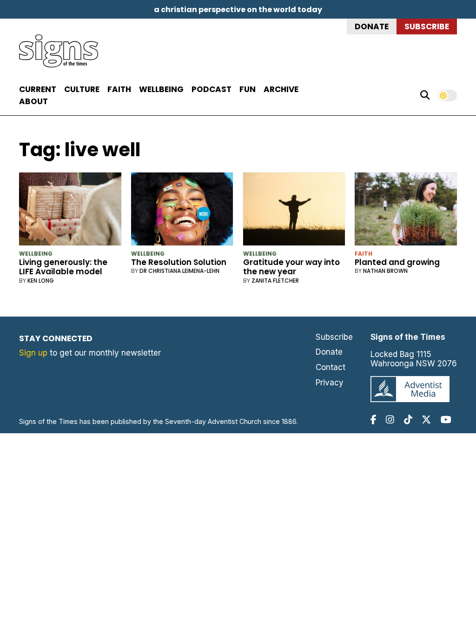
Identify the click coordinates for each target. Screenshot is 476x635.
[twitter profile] (426, 419)
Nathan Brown (385, 271)
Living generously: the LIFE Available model (63, 267)
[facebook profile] (373, 419)
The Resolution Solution (178, 262)
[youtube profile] (446, 419)
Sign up (33, 352)
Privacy (330, 382)
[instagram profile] (390, 419)
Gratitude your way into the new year (291, 267)
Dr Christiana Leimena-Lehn (179, 271)
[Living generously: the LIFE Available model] (70, 210)
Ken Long (40, 280)
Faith (119, 89)
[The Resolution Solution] (182, 210)
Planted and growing (397, 262)
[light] (447, 95)
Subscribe (426, 26)
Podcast (211, 89)
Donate (372, 26)
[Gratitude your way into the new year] (294, 210)
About (33, 101)
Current (37, 89)
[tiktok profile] (408, 419)
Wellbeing (161, 89)
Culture (81, 89)
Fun (247, 89)
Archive (281, 89)
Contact (330, 367)
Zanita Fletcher (275, 280)
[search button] (425, 95)
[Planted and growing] (406, 210)
